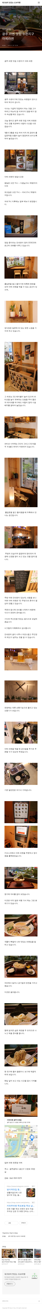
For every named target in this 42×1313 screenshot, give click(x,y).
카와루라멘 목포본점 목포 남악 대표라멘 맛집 (21, 1206)
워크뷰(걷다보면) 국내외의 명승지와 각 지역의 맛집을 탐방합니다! (16, 1278)
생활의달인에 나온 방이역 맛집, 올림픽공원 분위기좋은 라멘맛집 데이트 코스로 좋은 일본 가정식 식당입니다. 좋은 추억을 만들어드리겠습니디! (14, 1193)
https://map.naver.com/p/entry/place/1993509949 (18, 1202)
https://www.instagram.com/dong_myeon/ (18, 1186)
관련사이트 (5, 1301)
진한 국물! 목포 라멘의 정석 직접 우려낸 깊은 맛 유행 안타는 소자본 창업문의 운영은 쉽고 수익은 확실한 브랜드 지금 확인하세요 (21, 1210)
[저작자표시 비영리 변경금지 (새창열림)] (31, 1223)
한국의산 (4, 1305)
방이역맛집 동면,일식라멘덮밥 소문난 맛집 (14, 1189)
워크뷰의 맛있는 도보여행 (11, 3)
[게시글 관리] (15, 1223)
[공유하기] (13, 1223)
